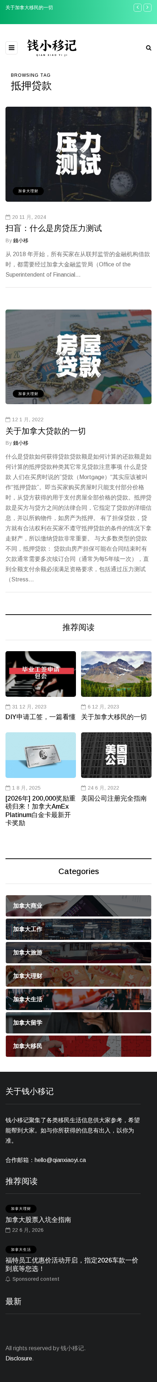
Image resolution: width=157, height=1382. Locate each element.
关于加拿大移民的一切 (29, 7)
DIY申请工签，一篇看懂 (40, 717)
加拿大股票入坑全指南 (38, 1219)
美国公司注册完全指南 (114, 798)
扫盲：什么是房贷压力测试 (53, 228)
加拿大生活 (21, 1250)
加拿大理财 (28, 191)
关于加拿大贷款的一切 (45, 431)
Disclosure (18, 1358)
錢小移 (20, 240)
